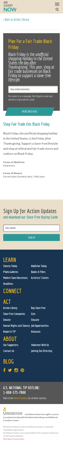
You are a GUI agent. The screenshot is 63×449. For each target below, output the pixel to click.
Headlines (8, 283)
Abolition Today (39, 266)
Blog (8, 361)
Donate (7, 319)
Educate (35, 319)
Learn (9, 259)
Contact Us (8, 351)
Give (33, 314)
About (10, 338)
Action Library (10, 308)
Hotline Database (21, 398)
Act (7, 301)
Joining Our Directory (41, 351)
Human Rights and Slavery (16, 325)
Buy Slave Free (38, 308)
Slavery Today (10, 266)
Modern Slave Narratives (15, 278)
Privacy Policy (18, 439)
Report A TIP (9, 331)
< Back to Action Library (16, 19)
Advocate (35, 331)
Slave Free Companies (14, 314)
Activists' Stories (40, 278)
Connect (12, 290)
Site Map (7, 439)
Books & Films (38, 272)
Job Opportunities (40, 325)
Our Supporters (10, 345)
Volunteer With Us (40, 345)
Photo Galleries (10, 272)
